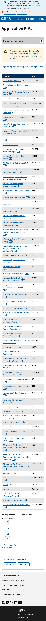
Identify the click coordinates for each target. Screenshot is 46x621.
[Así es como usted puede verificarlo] (23, 13)
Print (25, 564)
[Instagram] (11, 602)
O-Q (8, 536)
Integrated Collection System (15, 274)
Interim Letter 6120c (12, 347)
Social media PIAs (10, 545)
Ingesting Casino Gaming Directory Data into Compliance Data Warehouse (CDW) (15, 248)
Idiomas (7, 589)
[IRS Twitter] (7, 602)
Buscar (20, 19)
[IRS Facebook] (3, 602)
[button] (31, 19)
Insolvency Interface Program (15, 255)
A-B (8, 521)
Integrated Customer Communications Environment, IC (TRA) (15, 287)
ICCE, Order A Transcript (13, 81)
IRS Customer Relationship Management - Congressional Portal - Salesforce (16, 457)
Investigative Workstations (14, 422)
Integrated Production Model (15, 308)
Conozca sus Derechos (14, 580)
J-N (8, 534)
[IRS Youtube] (20, 602)
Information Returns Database (16, 197)
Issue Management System (14, 500)
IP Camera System (11, 427)
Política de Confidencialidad (23, 614)
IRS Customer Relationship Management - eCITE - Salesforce (15, 447)
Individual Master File (12, 145)
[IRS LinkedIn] (15, 602)
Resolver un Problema (14, 585)
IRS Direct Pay (9, 473)
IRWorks (7, 489)
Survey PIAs (8, 548)
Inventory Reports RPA (13, 411)
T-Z (8, 541)
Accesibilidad (23, 618)
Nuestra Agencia (11, 576)
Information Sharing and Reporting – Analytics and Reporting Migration (16, 231)
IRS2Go (7, 485)
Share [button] (11, 564)
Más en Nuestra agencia (14, 41)
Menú (41, 19)
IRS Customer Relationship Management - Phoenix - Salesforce (16, 466)
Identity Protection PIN (13, 99)
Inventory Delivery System (14, 407)
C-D (8, 523)
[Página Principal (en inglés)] (6, 18)
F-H (8, 529)
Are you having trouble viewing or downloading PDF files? (23, 67)
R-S (8, 539)
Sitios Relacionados (13, 594)
